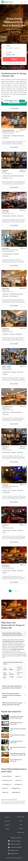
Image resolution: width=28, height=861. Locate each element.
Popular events (20, 832)
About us (7, 817)
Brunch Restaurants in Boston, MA (16, 760)
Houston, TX (19, 780)
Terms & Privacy (20, 816)
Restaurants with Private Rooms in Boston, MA (16, 717)
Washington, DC (16, 792)
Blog (21, 824)
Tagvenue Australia (15, 838)
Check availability (14, 147)
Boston (17, 66)
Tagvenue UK (14, 850)
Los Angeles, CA (6, 784)
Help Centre (7, 821)
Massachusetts (11, 66)
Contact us (7, 824)
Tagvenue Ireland (15, 844)
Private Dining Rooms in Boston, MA (16, 741)
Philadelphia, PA (15, 788)
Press (20, 820)
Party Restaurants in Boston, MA (17, 735)
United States (4, 66)
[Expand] (25, 2)
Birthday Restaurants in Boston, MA (16, 723)
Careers (7, 828)
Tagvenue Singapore (16, 847)
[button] (22, 2)
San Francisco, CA (7, 780)
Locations (20, 828)
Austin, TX (5, 788)
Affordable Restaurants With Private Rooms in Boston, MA (18, 754)
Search (14, 59)
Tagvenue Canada (15, 841)
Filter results (15, 108)
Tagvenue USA (14, 853)
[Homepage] (7, 2)
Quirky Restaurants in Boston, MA (18, 729)
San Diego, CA (18, 784)
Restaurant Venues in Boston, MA (18, 748)
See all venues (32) (14, 103)
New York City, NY (7, 776)
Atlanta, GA (5, 792)
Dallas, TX (18, 776)
